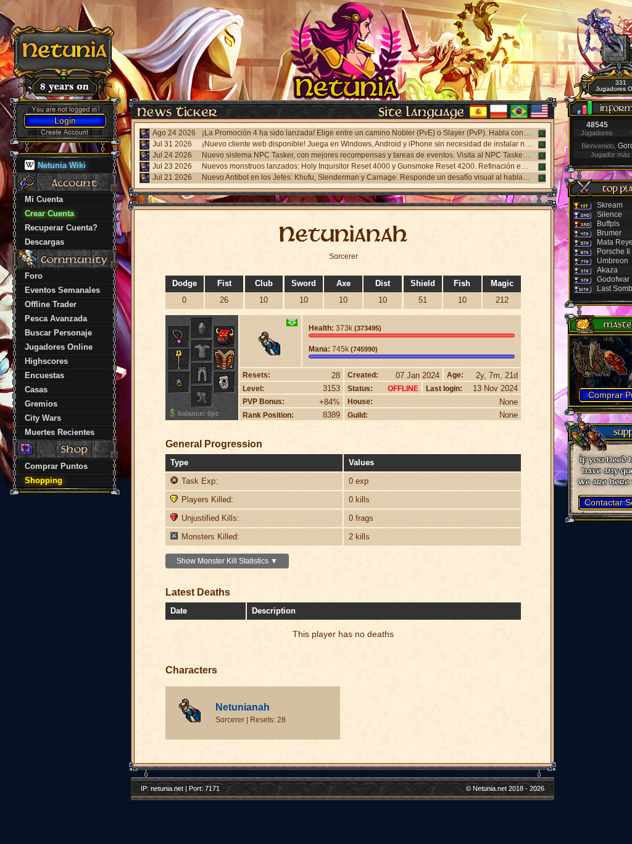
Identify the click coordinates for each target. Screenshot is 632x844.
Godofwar (613, 279)
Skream (610, 205)
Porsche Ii (613, 251)
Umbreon (612, 260)
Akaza (607, 270)
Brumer (609, 233)
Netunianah (242, 707)
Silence (609, 214)
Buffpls (608, 223)
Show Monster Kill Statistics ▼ (227, 561)
